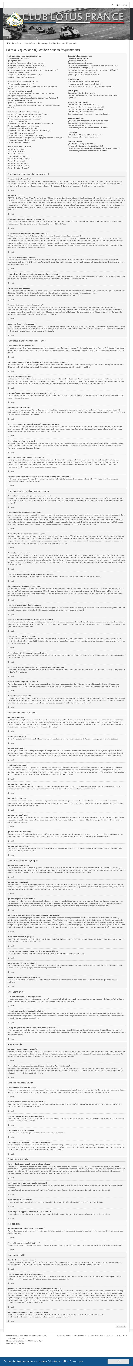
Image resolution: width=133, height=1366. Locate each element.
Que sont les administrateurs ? (78, 58)
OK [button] (118, 1361)
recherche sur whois (23, 1293)
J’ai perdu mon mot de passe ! (18, 72)
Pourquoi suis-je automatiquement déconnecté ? (25, 75)
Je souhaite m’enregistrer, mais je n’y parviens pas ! (26, 63)
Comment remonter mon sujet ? (19, 142)
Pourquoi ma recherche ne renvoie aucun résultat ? (86, 107)
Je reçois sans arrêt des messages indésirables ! (85, 84)
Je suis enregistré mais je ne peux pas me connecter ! (26, 65)
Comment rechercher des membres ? (81, 112)
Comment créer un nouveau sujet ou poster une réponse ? (28, 114)
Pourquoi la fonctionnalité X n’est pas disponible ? (85, 146)
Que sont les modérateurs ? (77, 61)
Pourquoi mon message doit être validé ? (22, 140)
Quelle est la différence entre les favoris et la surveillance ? (88, 121)
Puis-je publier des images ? (18, 156)
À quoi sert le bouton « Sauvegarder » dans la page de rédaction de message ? (36, 138)
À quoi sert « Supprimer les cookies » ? (21, 77)
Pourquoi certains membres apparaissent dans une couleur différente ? (93, 70)
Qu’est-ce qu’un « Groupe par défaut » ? (82, 72)
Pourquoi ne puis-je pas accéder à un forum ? (24, 128)
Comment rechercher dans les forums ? (81, 105)
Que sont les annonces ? (16, 161)
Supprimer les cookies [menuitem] (95, 1335)
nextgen (39, 1341)
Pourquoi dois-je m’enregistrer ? (19, 58)
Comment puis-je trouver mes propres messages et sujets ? (88, 114)
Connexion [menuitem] (123, 5)
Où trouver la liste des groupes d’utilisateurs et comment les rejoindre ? (93, 65)
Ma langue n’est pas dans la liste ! (19, 96)
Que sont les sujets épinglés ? (18, 163)
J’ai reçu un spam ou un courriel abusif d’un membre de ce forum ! (91, 86)
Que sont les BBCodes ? (16, 149)
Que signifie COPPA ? (15, 61)
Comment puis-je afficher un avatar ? (21, 100)
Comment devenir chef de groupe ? (80, 68)
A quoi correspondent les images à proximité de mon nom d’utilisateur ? (33, 98)
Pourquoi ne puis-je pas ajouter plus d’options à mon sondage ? (30, 124)
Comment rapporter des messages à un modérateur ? (26, 135)
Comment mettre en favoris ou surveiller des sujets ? (86, 123)
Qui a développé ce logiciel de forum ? (81, 144)
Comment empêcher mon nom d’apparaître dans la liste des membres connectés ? (32, 87)
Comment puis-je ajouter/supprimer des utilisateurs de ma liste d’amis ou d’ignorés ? (93, 97)
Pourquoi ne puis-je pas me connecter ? (22, 68)
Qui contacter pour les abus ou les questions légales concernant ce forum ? (94, 148)
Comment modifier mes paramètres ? (21, 84)
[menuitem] (11, 1343)
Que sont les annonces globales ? (20, 159)
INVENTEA (32, 1341)
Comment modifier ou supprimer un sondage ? (24, 126)
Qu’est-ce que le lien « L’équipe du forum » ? (83, 75)
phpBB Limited (64, 1262)
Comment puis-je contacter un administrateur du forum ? (87, 151)
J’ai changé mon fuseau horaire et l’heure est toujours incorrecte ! (31, 93)
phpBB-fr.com (19, 1338)
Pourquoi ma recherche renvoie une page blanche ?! (86, 109)
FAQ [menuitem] (6, 38)
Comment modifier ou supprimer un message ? (24, 117)
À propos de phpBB (83, 1265)
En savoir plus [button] (76, 1361)
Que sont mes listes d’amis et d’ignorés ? (82, 93)
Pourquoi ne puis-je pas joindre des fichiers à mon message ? (29, 131)
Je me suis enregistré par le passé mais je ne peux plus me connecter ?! (33, 70)
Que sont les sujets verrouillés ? (19, 166)
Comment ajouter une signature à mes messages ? (26, 119)
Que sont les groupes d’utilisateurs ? (80, 63)
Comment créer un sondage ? (18, 121)
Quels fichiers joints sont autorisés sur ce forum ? (85, 135)
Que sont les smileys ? (15, 154)
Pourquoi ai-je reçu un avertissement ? (21, 133)
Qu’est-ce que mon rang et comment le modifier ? (25, 103)
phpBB (35, 415)
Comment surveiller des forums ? (79, 125)
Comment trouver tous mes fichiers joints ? (83, 137)
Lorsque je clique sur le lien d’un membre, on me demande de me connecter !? (34, 106)
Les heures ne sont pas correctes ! (20, 91)
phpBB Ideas (114, 1277)
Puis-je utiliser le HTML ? (16, 151)
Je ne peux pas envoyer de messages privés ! (84, 82)
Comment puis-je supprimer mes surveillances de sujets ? (88, 128)
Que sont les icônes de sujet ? (18, 168)
